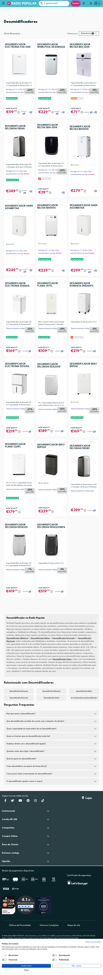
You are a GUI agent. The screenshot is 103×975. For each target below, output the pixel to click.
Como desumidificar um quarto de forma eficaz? (27, 766)
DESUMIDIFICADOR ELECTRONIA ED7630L (17, 365)
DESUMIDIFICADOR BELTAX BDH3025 (80, 128)
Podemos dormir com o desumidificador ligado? (26, 744)
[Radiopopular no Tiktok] (42, 801)
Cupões (75, 3)
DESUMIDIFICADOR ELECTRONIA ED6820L (17, 284)
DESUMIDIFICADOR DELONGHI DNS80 (80, 447)
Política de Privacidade (20, 925)
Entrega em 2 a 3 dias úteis (81, 89)
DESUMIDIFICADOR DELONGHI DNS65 (15, 127)
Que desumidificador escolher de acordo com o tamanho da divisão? (35, 721)
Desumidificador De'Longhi (19, 697)
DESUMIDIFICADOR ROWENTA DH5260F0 (81, 284)
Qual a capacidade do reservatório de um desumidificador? (31, 729)
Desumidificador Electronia (19, 691)
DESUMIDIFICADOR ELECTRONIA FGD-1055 (17, 45)
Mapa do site (74, 925)
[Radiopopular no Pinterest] (28, 801)
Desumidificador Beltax (40, 638)
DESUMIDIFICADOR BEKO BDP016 (83, 365)
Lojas (88, 798)
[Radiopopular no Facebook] (5, 801)
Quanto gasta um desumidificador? (21, 759)
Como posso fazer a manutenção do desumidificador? (29, 774)
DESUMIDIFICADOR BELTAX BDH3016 (47, 206)
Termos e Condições (49, 925)
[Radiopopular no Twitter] (12, 801)
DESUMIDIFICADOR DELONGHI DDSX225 (16, 526)
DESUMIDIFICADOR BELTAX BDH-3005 (80, 45)
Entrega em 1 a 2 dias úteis (16, 89)
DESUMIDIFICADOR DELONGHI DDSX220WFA (51, 526)
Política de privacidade (93, 942)
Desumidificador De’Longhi (63, 638)
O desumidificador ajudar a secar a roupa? (24, 781)
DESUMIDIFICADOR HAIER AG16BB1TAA (19, 207)
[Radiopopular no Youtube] (20, 801)
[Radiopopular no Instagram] (35, 801)
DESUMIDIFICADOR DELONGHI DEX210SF (49, 365)
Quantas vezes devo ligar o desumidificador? (25, 751)
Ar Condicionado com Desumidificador (84, 697)
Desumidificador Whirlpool (17, 638)
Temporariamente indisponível (17, 328)
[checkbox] (4, 955)
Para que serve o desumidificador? (21, 714)
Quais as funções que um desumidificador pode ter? (28, 736)
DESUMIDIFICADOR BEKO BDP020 (51, 446)
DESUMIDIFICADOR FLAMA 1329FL (15, 445)
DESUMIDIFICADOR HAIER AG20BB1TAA (84, 206)
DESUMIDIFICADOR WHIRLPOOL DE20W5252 (51, 45)
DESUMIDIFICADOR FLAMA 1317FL (47, 284)
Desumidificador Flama (62, 659)
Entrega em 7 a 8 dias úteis (81, 250)
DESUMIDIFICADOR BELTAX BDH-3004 (47, 126)
